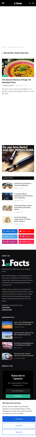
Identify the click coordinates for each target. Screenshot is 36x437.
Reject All (19, 432)
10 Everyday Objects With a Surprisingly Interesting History (23, 207)
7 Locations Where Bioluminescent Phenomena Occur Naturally (23, 196)
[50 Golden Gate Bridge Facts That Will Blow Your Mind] (7, 345)
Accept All (18, 419)
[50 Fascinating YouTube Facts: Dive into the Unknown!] (7, 356)
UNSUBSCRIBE (7, 310)
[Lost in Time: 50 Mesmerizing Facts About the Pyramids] (7, 324)
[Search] (33, 3)
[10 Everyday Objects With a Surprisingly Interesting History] (7, 208)
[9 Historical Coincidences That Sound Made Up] (7, 186)
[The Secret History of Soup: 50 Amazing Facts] (18, 68)
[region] (18, 418)
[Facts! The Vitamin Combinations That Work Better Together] (7, 219)
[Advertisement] (18, 26)
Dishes (5, 75)
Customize (18, 425)
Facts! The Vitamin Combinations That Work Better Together (22, 219)
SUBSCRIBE (6, 307)
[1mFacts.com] (18, 3)
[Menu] (3, 3)
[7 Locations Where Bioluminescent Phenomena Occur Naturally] (7, 196)
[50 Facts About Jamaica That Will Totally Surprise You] (7, 335)
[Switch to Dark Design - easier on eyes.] (30, 3)
